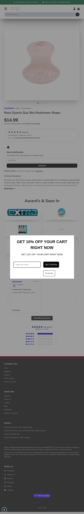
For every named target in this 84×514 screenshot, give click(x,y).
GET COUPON (51, 265)
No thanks (49, 273)
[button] (4, 509)
